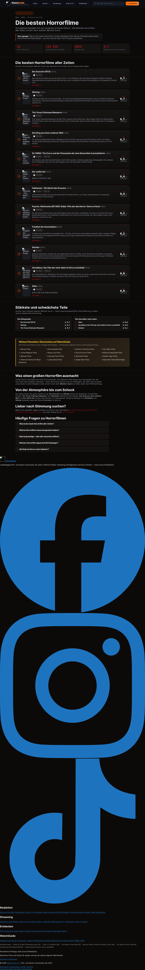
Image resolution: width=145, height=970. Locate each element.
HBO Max (47, 922)
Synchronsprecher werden (80, 912)
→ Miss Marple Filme (54, 349)
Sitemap (30, 967)
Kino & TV (70, 3)
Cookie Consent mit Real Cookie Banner (16, 969)
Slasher (72, 410)
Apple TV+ (60, 922)
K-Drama (27, 931)
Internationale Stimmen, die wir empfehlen (39, 947)
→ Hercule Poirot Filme (55, 356)
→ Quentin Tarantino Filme (84, 349)
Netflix (15, 922)
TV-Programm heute (39, 912)
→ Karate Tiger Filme (109, 356)
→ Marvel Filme (25, 349)
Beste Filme (51, 931)
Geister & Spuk (82, 410)
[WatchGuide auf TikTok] (72, 903)
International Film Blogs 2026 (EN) (11, 947)
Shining (38, 92)
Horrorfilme (36, 931)
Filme (35, 3)
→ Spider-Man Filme (81, 360)
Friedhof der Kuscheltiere (47, 227)
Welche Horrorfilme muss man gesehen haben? (39, 430)
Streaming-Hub (6, 922)
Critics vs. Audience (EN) (50, 944)
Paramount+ (70, 922)
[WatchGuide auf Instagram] (72, 757)
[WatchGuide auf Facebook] (72, 612)
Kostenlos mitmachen (8, 959)
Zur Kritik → (36, 85)
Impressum (4, 967)
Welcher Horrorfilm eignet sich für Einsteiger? (38, 443)
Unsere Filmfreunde (34, 941)
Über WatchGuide (98, 912)
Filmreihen (65, 912)
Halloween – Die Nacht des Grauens (52, 188)
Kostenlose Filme (11, 931)
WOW (53, 922)
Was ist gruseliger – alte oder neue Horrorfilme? (39, 436)
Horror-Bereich (68, 412)
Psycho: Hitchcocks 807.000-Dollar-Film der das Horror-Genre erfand (68, 206)
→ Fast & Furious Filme (82, 353)
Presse (64, 941)
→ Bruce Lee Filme (53, 353)
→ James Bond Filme (54, 360)
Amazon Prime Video (27, 922)
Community (21, 941)
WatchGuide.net (13, 963)
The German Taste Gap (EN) (71, 944)
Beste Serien (62, 931)
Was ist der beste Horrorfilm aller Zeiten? (36, 424)
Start (17, 17)
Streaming (57, 3)
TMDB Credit (79, 941)
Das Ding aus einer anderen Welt (50, 133)
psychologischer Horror (32, 412)
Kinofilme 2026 (54, 912)
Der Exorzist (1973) (44, 71)
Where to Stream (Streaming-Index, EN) (27, 944)
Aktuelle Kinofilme (7, 912)
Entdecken (83, 3)
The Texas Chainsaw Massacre (49, 112)
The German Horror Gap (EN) (126, 944)
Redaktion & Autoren (8, 941)
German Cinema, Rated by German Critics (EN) (99, 944)
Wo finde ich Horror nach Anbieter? (34, 449)
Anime (44, 931)
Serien (45, 3)
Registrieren (56, 941)
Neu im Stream (81, 922)
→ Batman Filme (25, 356)
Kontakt (70, 941)
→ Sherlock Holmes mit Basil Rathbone (30, 361)
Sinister (38, 247)
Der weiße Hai (41, 172)
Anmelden (47, 941)
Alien (37, 286)
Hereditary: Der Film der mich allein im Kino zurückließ (61, 267)
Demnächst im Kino (23, 912)
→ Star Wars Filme (108, 349)
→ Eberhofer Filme (81, 356)
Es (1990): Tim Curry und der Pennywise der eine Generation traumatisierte (71, 153)
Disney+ (39, 922)
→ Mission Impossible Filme (111, 353)
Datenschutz (14, 967)
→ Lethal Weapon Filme (28, 353)
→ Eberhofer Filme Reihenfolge (113, 360)
